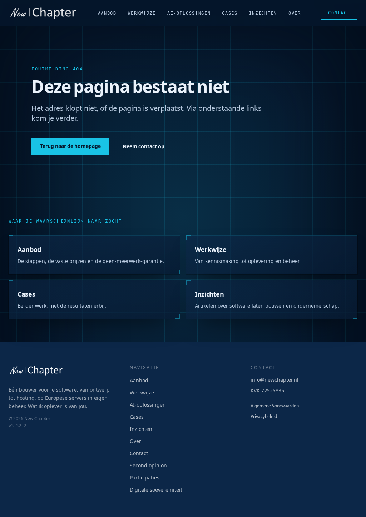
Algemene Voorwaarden (275, 406)
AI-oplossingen (189, 13)
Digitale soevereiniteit (156, 490)
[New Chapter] (43, 13)
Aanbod (107, 13)
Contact (339, 12)
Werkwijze (142, 13)
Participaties (144, 477)
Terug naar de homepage (70, 146)
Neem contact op (143, 146)
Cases (229, 13)
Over (294, 13)
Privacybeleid (264, 416)
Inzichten (263, 13)
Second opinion (148, 465)
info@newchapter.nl (274, 380)
